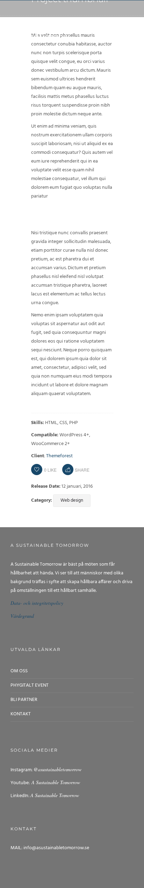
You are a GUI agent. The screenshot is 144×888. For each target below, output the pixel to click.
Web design (71, 500)
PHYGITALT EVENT (29, 685)
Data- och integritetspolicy (36, 603)
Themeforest (59, 456)
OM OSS (19, 671)
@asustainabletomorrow (57, 769)
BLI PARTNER (23, 700)
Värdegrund (22, 616)
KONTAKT (20, 714)
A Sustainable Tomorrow (55, 782)
